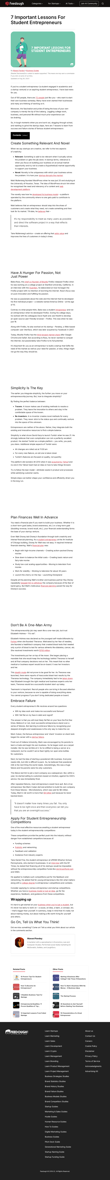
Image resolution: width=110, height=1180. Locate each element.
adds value (59, 233)
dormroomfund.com (64, 869)
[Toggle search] (103, 3)
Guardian (33, 288)
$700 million (44, 650)
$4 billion (47, 793)
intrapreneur (60, 310)
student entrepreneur (47, 539)
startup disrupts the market (51, 175)
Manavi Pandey (19, 71)
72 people (40, 97)
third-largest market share (48, 335)
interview (55, 863)
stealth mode (20, 672)
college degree (28, 883)
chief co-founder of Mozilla (36, 282)
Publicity (18, 847)
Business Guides (32, 71)
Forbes (14, 641)
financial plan (38, 545)
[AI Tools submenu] (73, 3)
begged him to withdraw (31, 583)
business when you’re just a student (53, 905)
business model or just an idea (42, 891)
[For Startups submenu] (59, 3)
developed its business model (45, 194)
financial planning (48, 586)
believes (41, 211)
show (25, 135)
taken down (67, 678)
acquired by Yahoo (60, 462)
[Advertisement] (43, 254)
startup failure (38, 737)
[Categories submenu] (42, 3)
